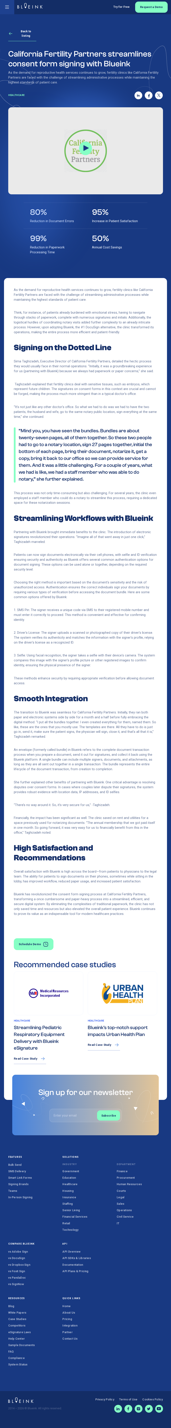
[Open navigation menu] (7, 7)
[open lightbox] (85, 150)
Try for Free (121, 6)
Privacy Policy (104, 1399)
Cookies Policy (152, 1399)
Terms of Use (128, 1399)
